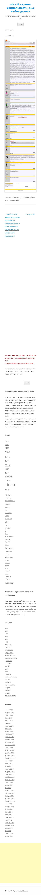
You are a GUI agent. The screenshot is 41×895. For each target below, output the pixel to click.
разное (7, 680)
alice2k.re (19, 374)
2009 (7, 452)
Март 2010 (8, 820)
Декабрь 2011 (9, 793)
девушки (8, 571)
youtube (7, 563)
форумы (7, 688)
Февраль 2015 (9, 731)
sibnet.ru (7, 539)
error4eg (8, 498)
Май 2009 (8, 831)
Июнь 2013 (8, 766)
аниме (7, 566)
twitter (7, 554)
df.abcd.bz (8, 647)
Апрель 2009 (9, 833)
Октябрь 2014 (9, 742)
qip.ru (6, 534)
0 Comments (9, 35)
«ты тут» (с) (31, 214)
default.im (8, 495)
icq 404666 (8, 513)
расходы (8, 682)
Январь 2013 (9, 774)
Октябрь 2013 (9, 756)
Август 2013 (9, 761)
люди (6, 200)
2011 (7, 460)
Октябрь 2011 (9, 799)
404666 (8, 476)
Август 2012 (9, 782)
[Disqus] (20, 266)
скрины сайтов (10, 685)
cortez (7, 489)
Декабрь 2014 (9, 737)
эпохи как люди (10, 696)
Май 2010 (8, 815)
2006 (7, 441)
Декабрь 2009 (9, 823)
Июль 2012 (8, 785)
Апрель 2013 (9, 769)
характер (9, 583)
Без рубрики (9, 653)
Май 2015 (8, 723)
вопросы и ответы (11, 658)
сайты (7, 579)
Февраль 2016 (9, 713)
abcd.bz (8, 480)
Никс (6, 671)
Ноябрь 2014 (9, 739)
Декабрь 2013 (9, 753)
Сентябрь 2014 (10, 745)
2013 (7, 469)
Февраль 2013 (9, 772)
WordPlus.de (23, 891)
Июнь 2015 (8, 721)
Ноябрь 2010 (9, 807)
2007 (17, 200)
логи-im (7, 666)
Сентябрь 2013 (10, 758)
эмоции (7, 693)
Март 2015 (8, 729)
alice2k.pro (13, 371)
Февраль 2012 (9, 790)
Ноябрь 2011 (9, 796)
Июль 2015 (8, 718)
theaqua (9, 548)
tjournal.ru (8, 551)
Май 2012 (8, 788)
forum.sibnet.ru (10, 501)
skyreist (7, 542)
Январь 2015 (9, 734)
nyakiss (7, 528)
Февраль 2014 (9, 750)
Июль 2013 (8, 764)
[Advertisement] (20, 863)
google (7, 504)
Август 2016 (9, 710)
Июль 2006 (8, 836)
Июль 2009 (8, 828)
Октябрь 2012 (9, 780)
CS (5, 492)
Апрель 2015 (9, 726)
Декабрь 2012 (9, 777)
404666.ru (8, 645)
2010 (7, 456)
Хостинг (7, 690)
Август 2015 (9, 715)
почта (6, 574)
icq (6, 510)
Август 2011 (9, 804)
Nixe (7, 522)
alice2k (10, 484)
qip (5, 531)
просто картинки (11, 677)
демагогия (8, 661)
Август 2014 (9, 747)
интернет (8, 663)
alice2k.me (22, 371)
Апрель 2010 (9, 817)
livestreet (8, 519)
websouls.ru (9, 557)
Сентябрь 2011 (10, 801)
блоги (6, 568)
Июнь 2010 (8, 812)
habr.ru (7, 507)
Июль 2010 (8, 809)
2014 (7, 472)
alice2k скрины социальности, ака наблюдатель (20, 8)
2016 (6, 642)
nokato (7, 525)
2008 (7, 448)
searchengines (9, 536)
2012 (7, 465)
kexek (7, 515)
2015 (6, 639)
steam (7, 545)
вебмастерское (10, 655)
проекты (8, 576)
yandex (7, 560)
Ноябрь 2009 (9, 825)
